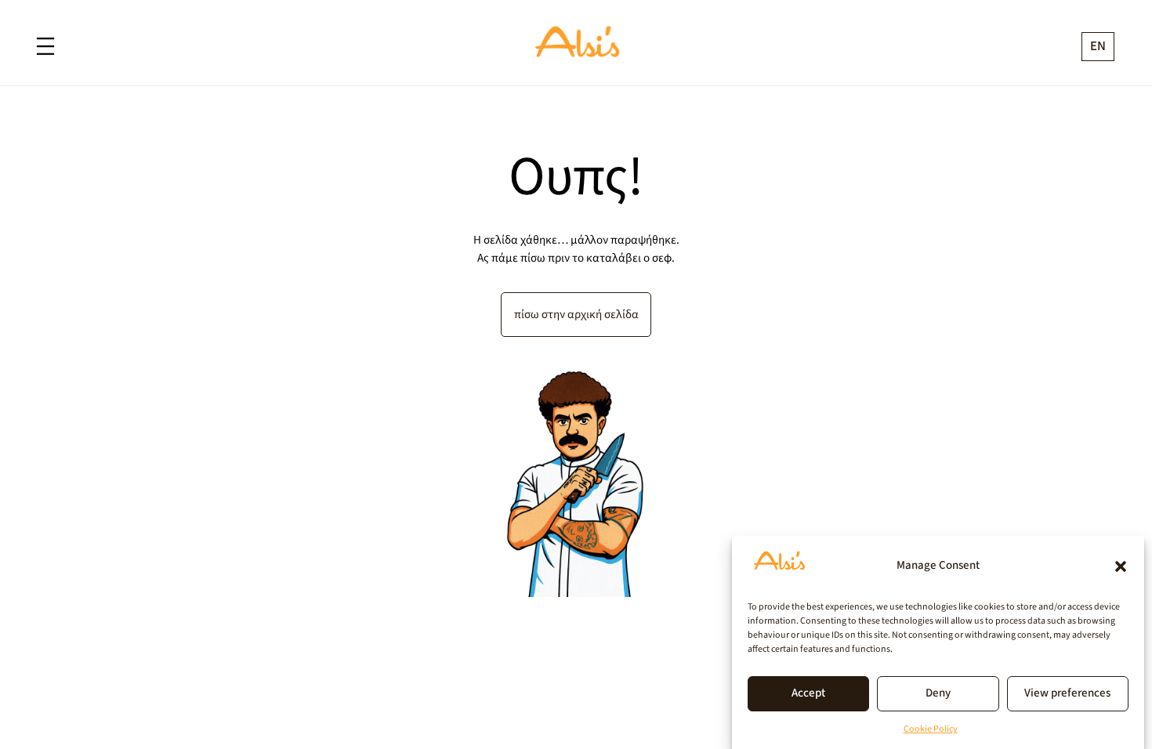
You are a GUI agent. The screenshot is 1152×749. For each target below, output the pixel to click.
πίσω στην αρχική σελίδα (576, 314)
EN (1098, 46)
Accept (808, 694)
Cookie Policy (931, 729)
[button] (1120, 566)
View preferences (1067, 694)
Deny (938, 694)
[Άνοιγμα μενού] (45, 46)
